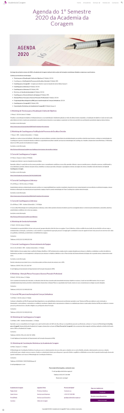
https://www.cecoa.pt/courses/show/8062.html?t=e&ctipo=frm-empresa (29, 196)
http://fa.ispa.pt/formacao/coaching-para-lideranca (23, 216)
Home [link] (79, 2)
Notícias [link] (105, 2)
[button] (122, 2)
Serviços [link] (95, 2)
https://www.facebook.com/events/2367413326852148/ (25, 175)
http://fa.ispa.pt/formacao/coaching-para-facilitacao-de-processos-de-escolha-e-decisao (33, 149)
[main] (62, 17)
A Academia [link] (87, 2)
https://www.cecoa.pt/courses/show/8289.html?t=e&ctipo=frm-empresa (29, 126)
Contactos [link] (115, 2)
